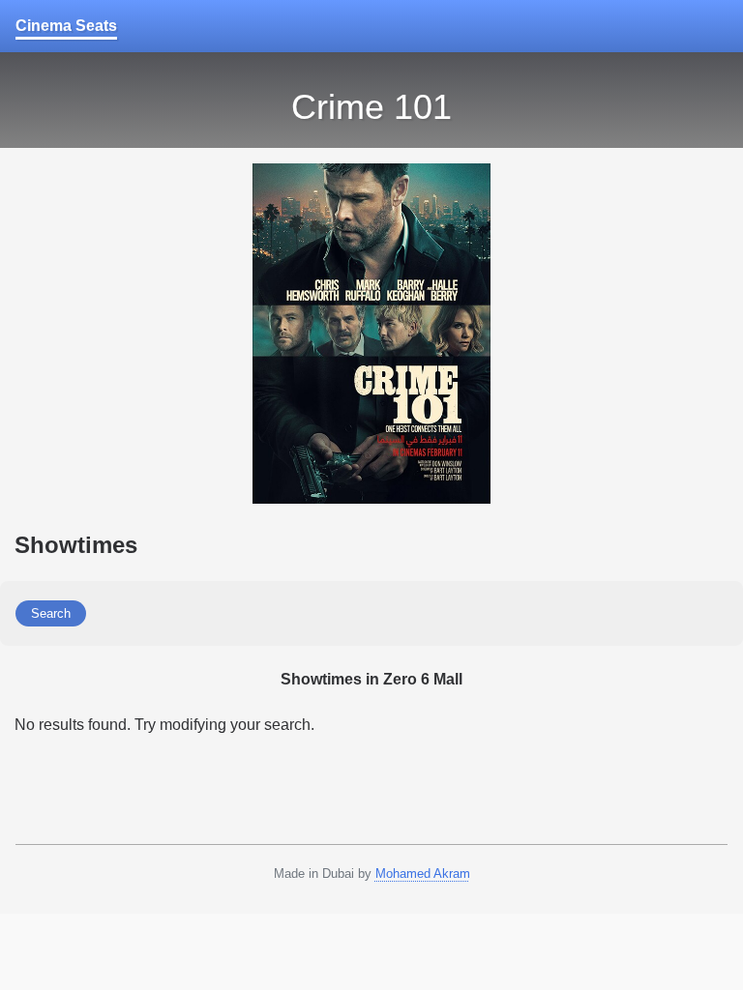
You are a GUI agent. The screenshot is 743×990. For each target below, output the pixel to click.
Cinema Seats (66, 25)
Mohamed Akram (422, 873)
